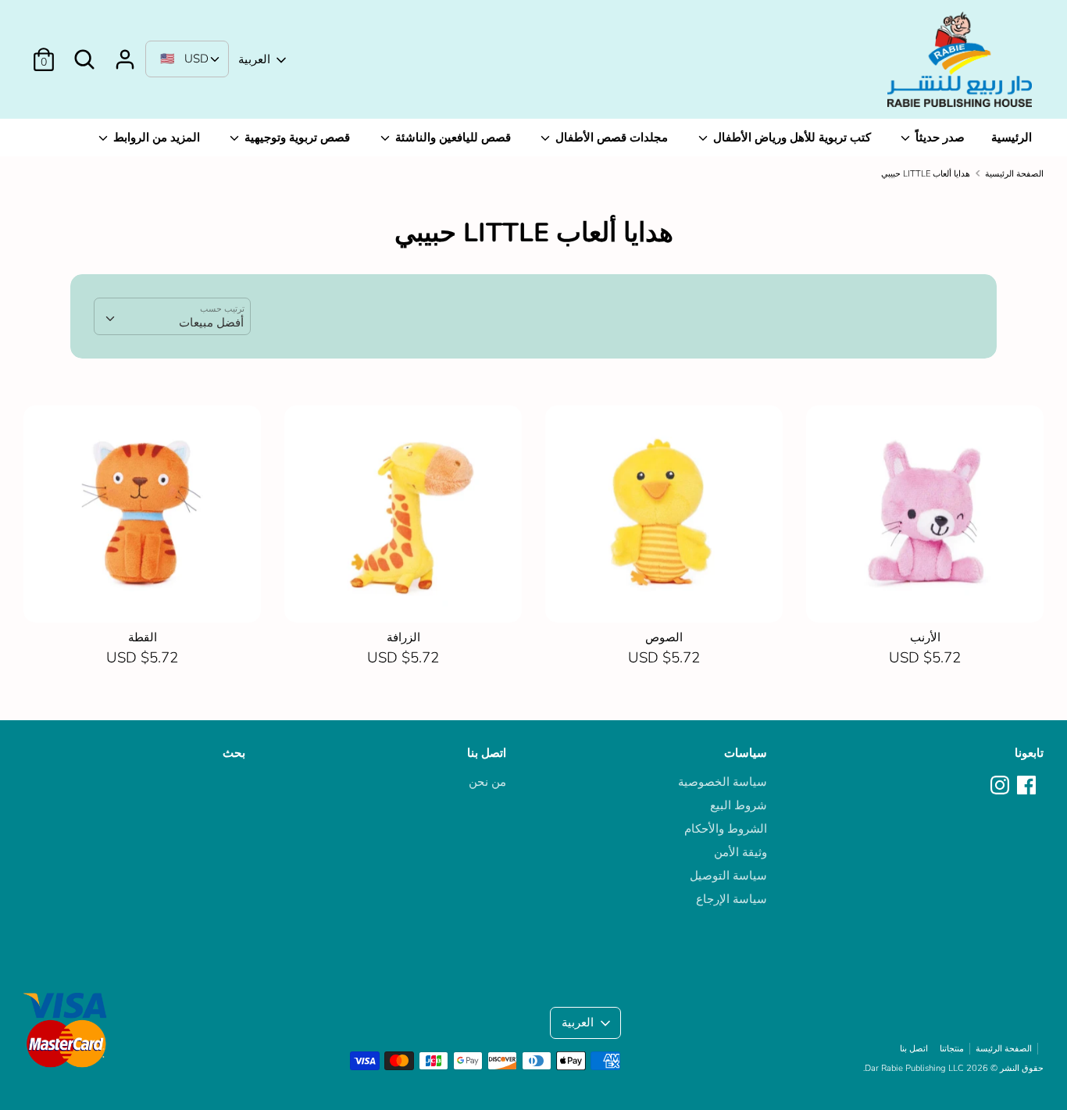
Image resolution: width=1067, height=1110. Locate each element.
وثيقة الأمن (740, 852)
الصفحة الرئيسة (1004, 1049)
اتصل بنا (486, 753)
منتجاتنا (952, 1049)
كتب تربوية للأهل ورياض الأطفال (790, 137)
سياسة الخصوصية (722, 782)
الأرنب (925, 637)
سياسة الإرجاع (731, 899)
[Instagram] (1001, 786)
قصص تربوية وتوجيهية (295, 137)
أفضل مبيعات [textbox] (211, 322)
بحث (234, 753)
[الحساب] (125, 53)
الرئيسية (1011, 137)
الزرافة (403, 637)
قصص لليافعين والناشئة (451, 137)
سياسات (745, 753)
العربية (254, 59)
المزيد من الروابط (155, 137)
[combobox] (172, 316)
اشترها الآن (143, 597)
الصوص (664, 637)
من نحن (487, 782)
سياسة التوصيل (728, 875)
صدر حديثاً (938, 137)
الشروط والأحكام (725, 829)
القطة (142, 637)
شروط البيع (738, 805)
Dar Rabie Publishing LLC (914, 1068)
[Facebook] (1028, 786)
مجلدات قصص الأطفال (610, 137)
